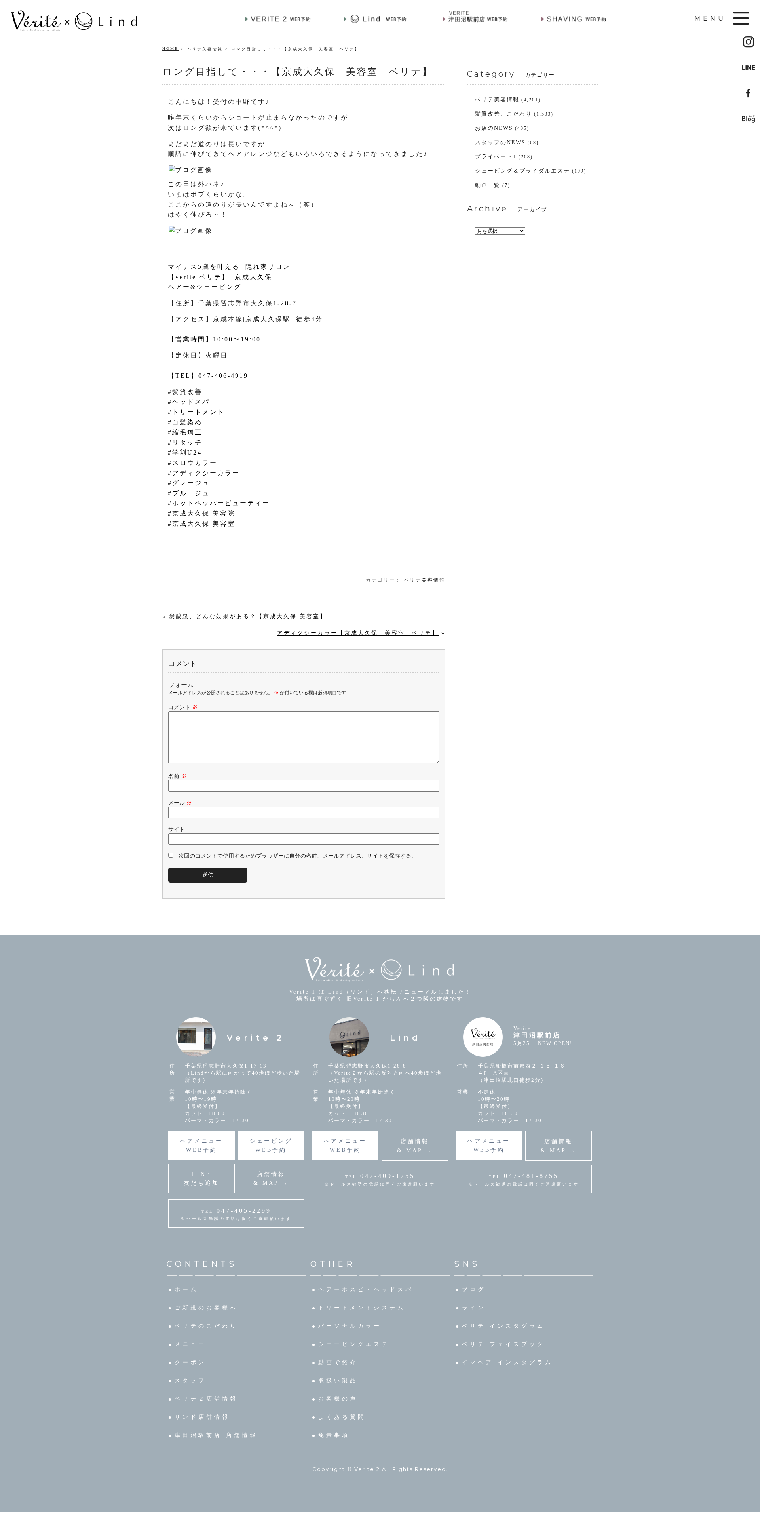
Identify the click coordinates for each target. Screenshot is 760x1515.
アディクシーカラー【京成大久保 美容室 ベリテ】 (358, 633)
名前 (177, 776)
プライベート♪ (496, 157)
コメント (183, 707)
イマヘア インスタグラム (507, 1362)
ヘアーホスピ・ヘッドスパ (365, 1289)
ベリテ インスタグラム (503, 1326)
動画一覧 (487, 185)
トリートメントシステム (361, 1308)
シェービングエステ (354, 1344)
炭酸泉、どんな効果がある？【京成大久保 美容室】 (248, 616)
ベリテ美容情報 (205, 49)
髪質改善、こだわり (503, 114)
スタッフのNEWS (500, 142)
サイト (176, 829)
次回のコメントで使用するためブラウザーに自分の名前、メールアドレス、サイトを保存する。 (298, 856)
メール (180, 803)
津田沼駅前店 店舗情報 (216, 1435)
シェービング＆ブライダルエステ (522, 171)
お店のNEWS (494, 128)
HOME (170, 48)
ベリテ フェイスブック (503, 1344)
